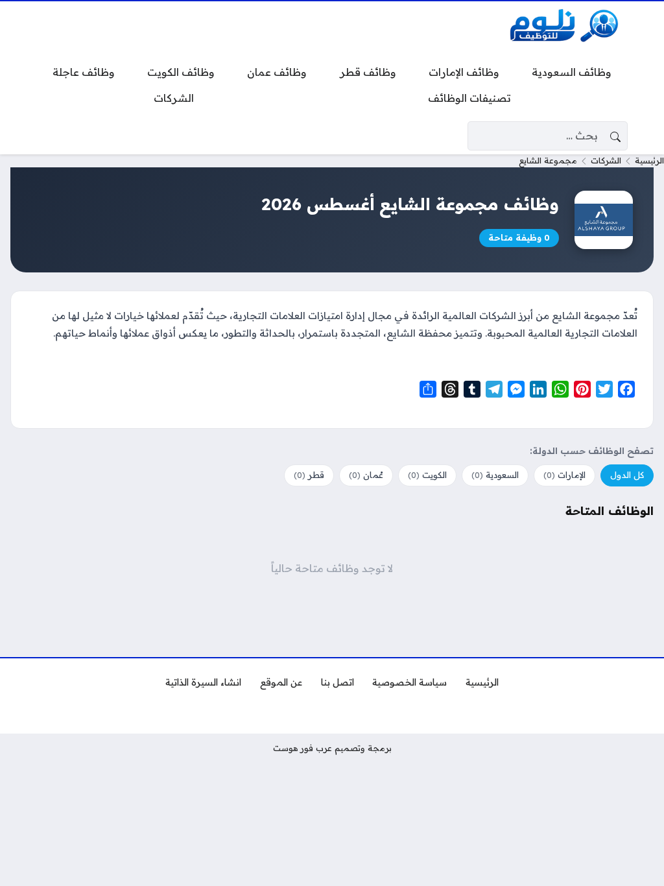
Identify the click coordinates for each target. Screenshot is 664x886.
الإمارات (564, 475)
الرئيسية (649, 160)
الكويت (427, 475)
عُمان (366, 475)
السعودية (495, 475)
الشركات (606, 160)
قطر (309, 475)
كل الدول (627, 475)
